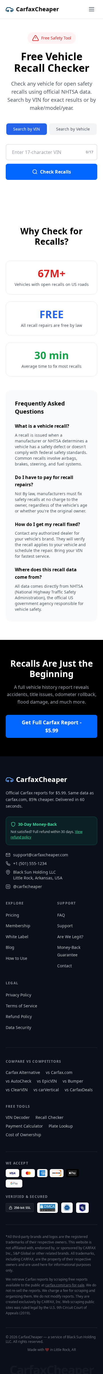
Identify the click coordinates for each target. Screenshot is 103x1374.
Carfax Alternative (23, 1072)
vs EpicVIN (47, 1081)
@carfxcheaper (27, 886)
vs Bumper (73, 1081)
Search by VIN (26, 129)
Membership (18, 925)
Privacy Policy (18, 995)
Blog (10, 947)
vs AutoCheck (18, 1081)
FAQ (61, 915)
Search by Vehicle (73, 129)
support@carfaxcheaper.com (40, 854)
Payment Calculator (24, 1126)
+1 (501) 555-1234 (30, 863)
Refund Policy (19, 1016)
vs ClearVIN (17, 1089)
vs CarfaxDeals (79, 1089)
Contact (64, 965)
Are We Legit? (70, 936)
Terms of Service (21, 1006)
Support (65, 925)
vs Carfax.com (59, 1072)
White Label (17, 936)
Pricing (12, 915)
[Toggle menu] (91, 9)
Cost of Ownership (23, 1134)
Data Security (18, 1027)
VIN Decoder (18, 1117)
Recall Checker (49, 1117)
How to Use (16, 958)
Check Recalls (55, 172)
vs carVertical (46, 1089)
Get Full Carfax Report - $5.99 (52, 726)
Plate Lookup (61, 1126)
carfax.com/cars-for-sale (64, 1285)
